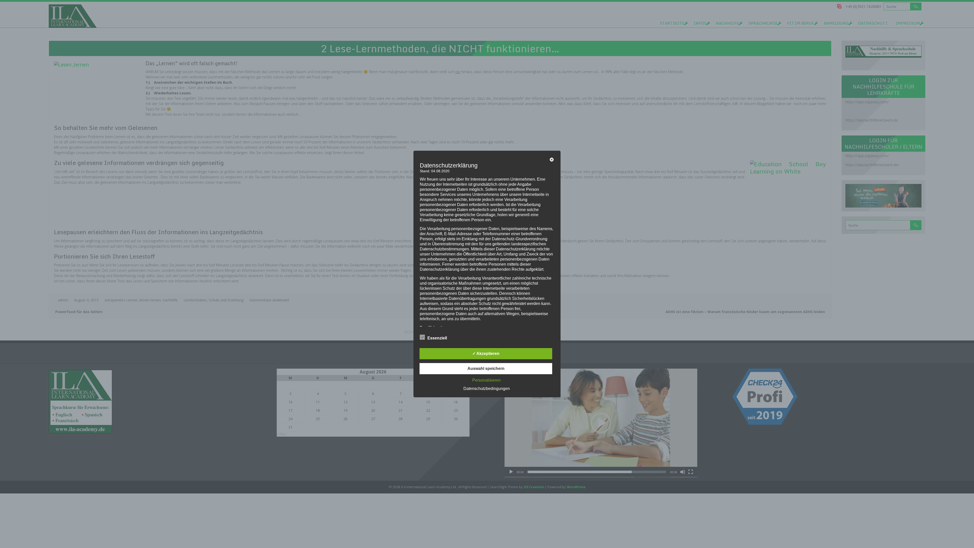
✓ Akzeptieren (485, 353)
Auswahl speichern (486, 368)
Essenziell (437, 338)
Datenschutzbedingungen (486, 388)
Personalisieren (486, 380)
